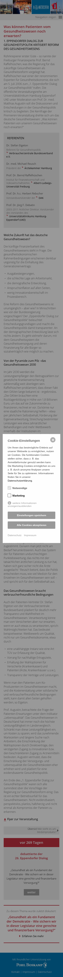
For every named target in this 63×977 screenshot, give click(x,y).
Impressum (30, 535)
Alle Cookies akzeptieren (31, 525)
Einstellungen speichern (31, 515)
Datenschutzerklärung (20, 480)
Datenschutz (15, 535)
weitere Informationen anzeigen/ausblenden (22, 503)
